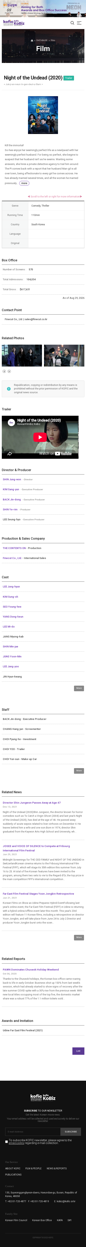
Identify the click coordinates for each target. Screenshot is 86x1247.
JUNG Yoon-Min (12, 656)
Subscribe (71, 1131)
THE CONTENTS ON (14, 548)
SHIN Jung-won (12, 479)
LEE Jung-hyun (11, 586)
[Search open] (72, 23)
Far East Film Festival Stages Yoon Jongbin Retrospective (38, 893)
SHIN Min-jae (10, 646)
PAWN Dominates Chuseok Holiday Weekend (31, 969)
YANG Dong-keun (13, 616)
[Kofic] (8, 23)
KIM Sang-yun (11, 489)
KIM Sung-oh (10, 596)
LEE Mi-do (9, 626)
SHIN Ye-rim (10, 509)
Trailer (68, 78)
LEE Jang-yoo (11, 666)
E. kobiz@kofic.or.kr (64, 1201)
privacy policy (16, 1143)
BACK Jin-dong (12, 499)
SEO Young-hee (12, 606)
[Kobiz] (18, 23)
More (79, 688)
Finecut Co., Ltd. (12, 558)
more (24, 183)
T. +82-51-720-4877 (15, 1201)
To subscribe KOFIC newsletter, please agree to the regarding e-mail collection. (40, 1142)
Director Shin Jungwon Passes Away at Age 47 (32, 802)
